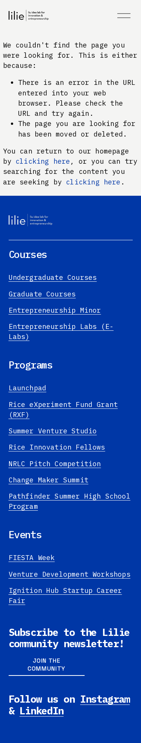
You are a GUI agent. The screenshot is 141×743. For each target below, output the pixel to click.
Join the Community (46, 664)
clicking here (42, 161)
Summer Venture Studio (53, 430)
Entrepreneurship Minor (55, 310)
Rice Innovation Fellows (57, 446)
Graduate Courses (42, 293)
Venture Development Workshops (69, 574)
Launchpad (28, 387)
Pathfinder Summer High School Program (69, 501)
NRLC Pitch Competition (55, 463)
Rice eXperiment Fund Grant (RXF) (63, 409)
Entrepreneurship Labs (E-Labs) (61, 331)
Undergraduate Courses (53, 277)
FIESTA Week (32, 557)
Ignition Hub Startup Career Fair (65, 595)
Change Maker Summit (48, 479)
